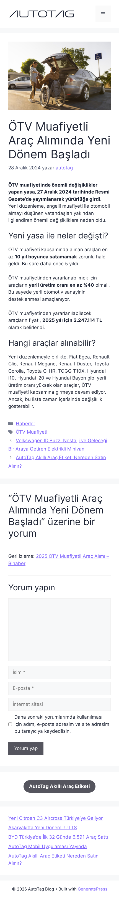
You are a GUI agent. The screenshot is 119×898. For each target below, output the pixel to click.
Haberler (25, 423)
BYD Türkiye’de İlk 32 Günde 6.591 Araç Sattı (58, 837)
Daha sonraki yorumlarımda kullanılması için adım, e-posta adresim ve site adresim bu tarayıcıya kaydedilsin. (61, 724)
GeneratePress (92, 889)
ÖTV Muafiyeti (31, 432)
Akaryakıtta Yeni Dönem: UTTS (42, 827)
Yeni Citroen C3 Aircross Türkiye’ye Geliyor (55, 818)
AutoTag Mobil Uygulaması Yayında (47, 846)
